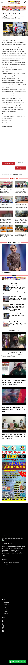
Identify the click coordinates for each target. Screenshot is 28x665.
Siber (10, 563)
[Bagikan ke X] (8, 118)
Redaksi (6, 563)
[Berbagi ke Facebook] (9, 118)
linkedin (6, 613)
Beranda (20, 162)
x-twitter (6, 605)
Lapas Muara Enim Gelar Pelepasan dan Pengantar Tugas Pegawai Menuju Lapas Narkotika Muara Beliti (6, 192)
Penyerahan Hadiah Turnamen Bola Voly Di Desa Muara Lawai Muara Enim (17, 323)
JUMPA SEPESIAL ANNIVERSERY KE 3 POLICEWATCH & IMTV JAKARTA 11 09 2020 (13, 409)
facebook (6, 602)
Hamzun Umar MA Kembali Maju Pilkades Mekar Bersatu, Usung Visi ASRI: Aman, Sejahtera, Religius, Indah (20, 193)
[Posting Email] (3, 118)
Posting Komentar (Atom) (15, 174)
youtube (6, 611)
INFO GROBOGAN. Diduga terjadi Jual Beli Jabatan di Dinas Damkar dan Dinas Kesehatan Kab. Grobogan (14, 382)
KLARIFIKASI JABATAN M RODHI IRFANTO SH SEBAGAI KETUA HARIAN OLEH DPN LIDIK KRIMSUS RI (14, 436)
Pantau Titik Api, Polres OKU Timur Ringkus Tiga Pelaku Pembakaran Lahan (6, 236)
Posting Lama (20, 168)
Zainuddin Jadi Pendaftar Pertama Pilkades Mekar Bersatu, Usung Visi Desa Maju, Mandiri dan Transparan (6, 207)
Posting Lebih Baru (8, 163)
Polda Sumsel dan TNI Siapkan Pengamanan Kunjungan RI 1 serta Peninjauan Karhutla (20, 236)
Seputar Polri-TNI (8, 120)
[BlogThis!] (7, 118)
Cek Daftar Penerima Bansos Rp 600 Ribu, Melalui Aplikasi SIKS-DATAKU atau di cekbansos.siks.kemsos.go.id (14, 289)
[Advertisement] (14, 519)
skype (5, 607)
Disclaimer (16, 563)
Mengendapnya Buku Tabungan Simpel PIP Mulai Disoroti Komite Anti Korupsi (17, 298)
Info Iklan (6, 565)
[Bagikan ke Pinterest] (11, 118)
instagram (6, 609)
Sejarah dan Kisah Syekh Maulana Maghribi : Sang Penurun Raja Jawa (16, 315)
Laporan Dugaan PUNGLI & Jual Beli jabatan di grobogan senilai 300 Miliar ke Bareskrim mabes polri (13, 355)
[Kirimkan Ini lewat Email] (5, 118)
